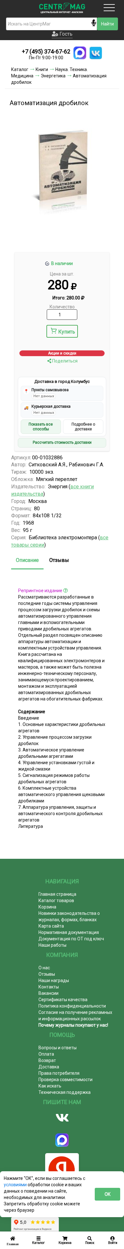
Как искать (49, 1085)
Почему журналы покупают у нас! (73, 1025)
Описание (27, 560)
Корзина (47, 906)
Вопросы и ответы (57, 1047)
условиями (16, 1184)
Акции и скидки (62, 353)
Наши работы (52, 945)
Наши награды (53, 980)
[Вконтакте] (62, 1118)
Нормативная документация (68, 932)
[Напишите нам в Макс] (79, 53)
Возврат (47, 1060)
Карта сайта (51, 926)
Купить (66, 332)
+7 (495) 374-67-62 (46, 51)
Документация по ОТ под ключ (71, 938)
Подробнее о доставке (83, 426)
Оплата (46, 1054)
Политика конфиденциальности (72, 1006)
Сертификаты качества (62, 999)
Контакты (48, 986)
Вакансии (48, 993)
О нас (44, 967)
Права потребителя (58, 1073)
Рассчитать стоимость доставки (62, 442)
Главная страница (57, 894)
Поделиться (64, 360)
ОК (108, 1194)
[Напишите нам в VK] (95, 53)
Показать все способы (41, 426)
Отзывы (59, 560)
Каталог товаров (56, 900)
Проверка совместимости (65, 1079)
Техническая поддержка (64, 1092)
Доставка (48, 1066)
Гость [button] (65, 34)
